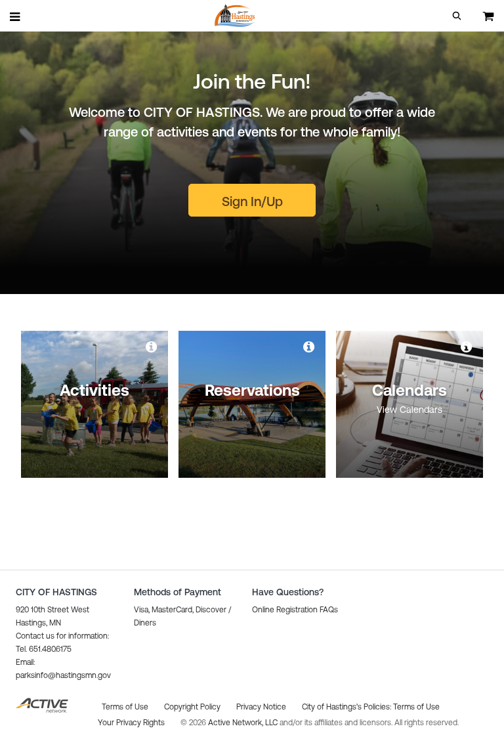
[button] (456, 16)
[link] (152, 346)
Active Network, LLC (244, 722)
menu (16, 16)
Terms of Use (416, 706)
